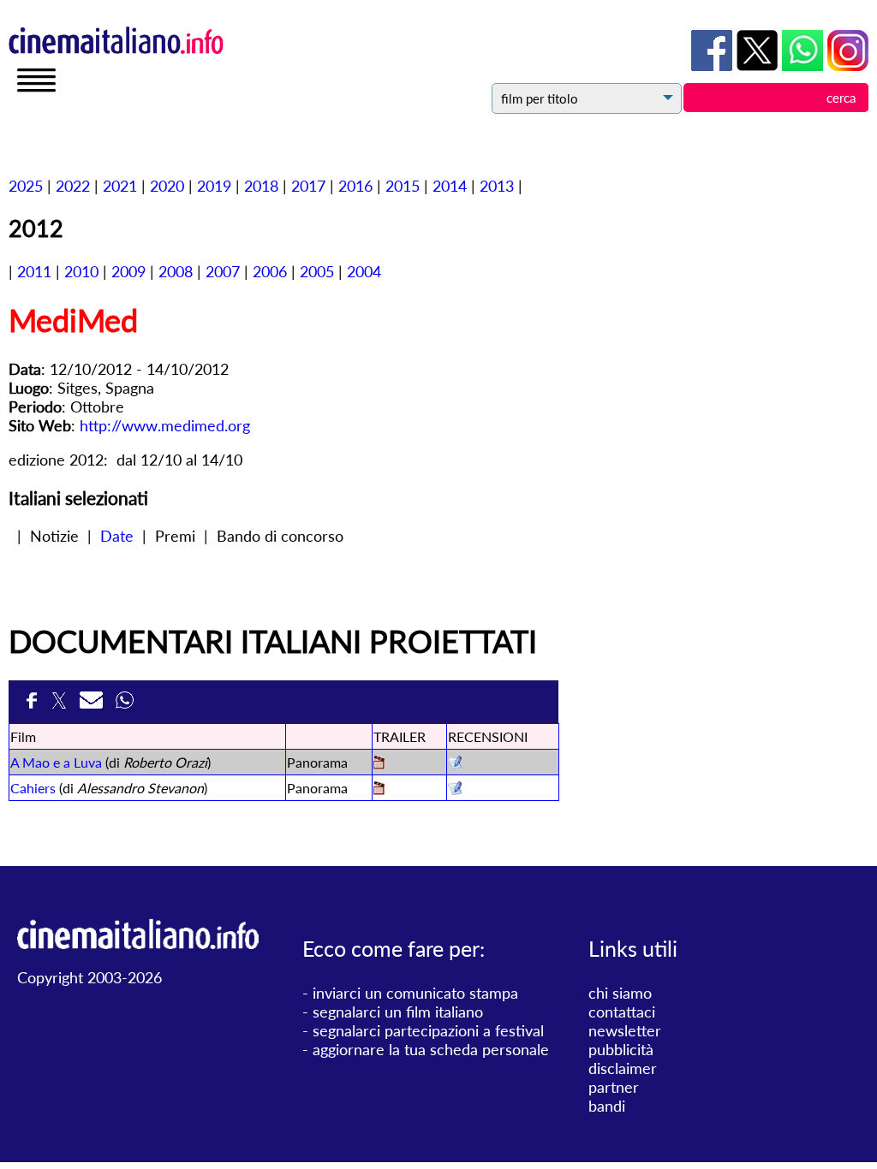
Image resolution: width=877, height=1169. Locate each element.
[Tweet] (61, 705)
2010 (81, 271)
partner (613, 1086)
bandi (606, 1105)
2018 (261, 185)
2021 (120, 185)
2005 (317, 271)
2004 (364, 271)
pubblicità (620, 1049)
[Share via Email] (93, 705)
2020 (167, 185)
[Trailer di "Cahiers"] (379, 789)
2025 (26, 185)
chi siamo (620, 992)
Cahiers (33, 788)
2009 (128, 271)
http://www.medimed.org (165, 425)
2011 (34, 271)
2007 (223, 271)
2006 (270, 271)
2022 (73, 185)
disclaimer (622, 1068)
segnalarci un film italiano (398, 1011)
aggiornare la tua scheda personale (431, 1049)
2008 (175, 271)
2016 (355, 185)
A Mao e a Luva (56, 762)
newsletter (624, 1030)
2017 (308, 185)
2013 (497, 185)
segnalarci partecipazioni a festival (428, 1030)
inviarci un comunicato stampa (415, 992)
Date (117, 535)
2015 (402, 185)
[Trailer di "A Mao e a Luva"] (379, 764)
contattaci (621, 1011)
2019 (214, 185)
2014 (450, 185)
